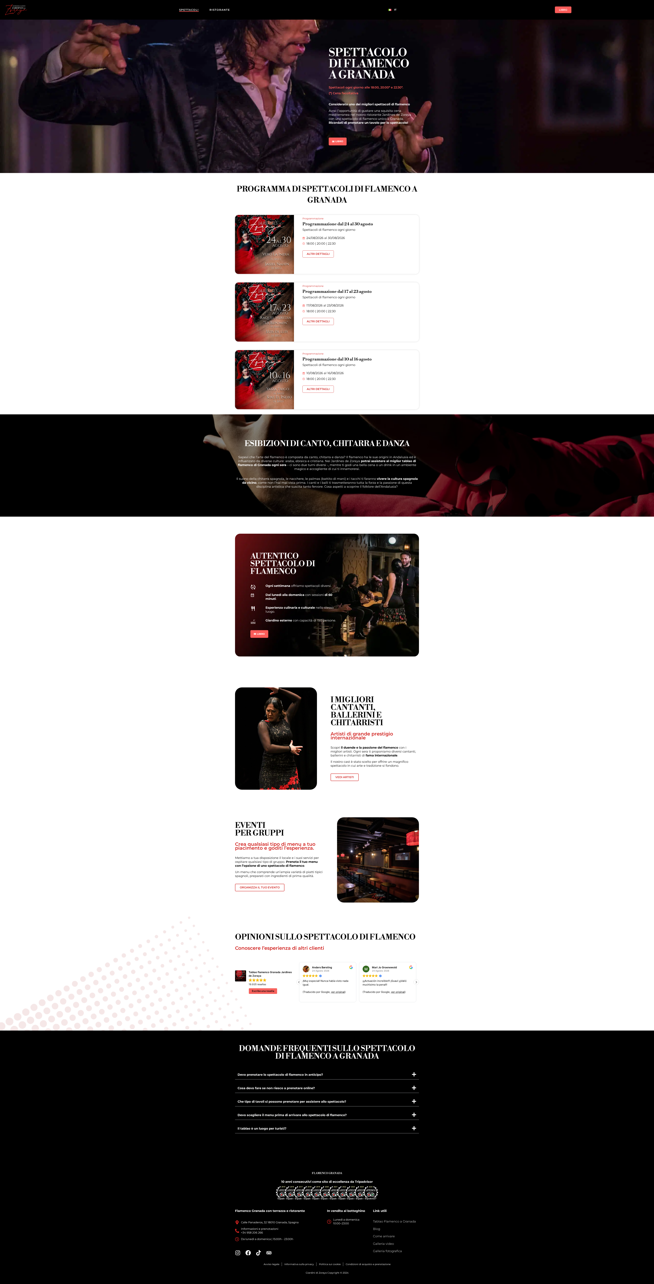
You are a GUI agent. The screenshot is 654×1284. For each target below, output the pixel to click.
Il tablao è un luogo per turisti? (262, 1128)
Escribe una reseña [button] (263, 990)
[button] (416, 982)
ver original (398, 992)
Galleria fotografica (387, 1251)
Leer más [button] (308, 997)
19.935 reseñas (257, 984)
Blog (376, 1229)
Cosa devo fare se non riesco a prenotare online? (276, 1088)
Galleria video (383, 1244)
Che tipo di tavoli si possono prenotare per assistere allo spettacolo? (292, 1101)
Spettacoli (189, 9)
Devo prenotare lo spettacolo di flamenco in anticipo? (280, 1075)
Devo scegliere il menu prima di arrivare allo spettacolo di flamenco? (292, 1115)
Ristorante (219, 9)
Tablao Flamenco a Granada (394, 1221)
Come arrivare (384, 1236)
